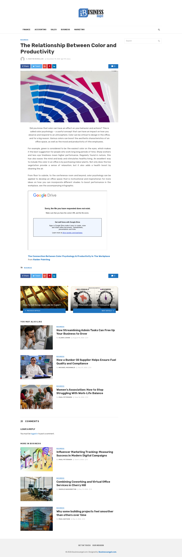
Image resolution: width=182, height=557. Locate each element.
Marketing (79, 30)
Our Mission (98, 545)
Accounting (40, 30)
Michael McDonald (67, 367)
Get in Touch (84, 545)
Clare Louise (64, 338)
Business (65, 30)
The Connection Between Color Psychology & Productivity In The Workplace (69, 256)
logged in (34, 434)
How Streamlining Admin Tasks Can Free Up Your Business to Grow (85, 332)
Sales (54, 30)
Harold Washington (67, 489)
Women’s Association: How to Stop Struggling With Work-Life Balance (79, 391)
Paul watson (64, 519)
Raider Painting (41, 259)
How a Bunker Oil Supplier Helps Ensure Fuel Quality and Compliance (86, 361)
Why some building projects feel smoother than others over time (84, 513)
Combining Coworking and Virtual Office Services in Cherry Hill (83, 483)
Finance (26, 30)
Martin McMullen (35, 59)
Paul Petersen (65, 397)
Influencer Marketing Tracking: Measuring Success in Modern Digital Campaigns (84, 453)
